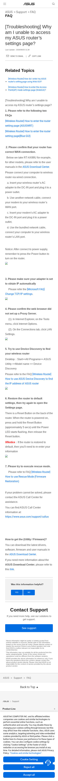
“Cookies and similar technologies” (26, 753)
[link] (29, 4)
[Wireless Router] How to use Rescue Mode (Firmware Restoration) (27, 476)
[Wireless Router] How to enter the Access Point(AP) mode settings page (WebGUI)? (27, 88)
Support (21, 12)
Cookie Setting (29, 759)
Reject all (29, 767)
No (29, 592)
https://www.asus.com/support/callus (27, 516)
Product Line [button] (9, 709)
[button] (4, 3)
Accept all (29, 774)
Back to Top (27, 687)
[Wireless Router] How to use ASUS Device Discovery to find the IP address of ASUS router (29, 379)
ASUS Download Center (22, 554)
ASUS (9, 12)
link (12, 569)
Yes (16, 592)
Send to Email (16, 56)
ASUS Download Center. (36, 166)
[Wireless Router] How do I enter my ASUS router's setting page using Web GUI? (27, 80)
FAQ (33, 12)
